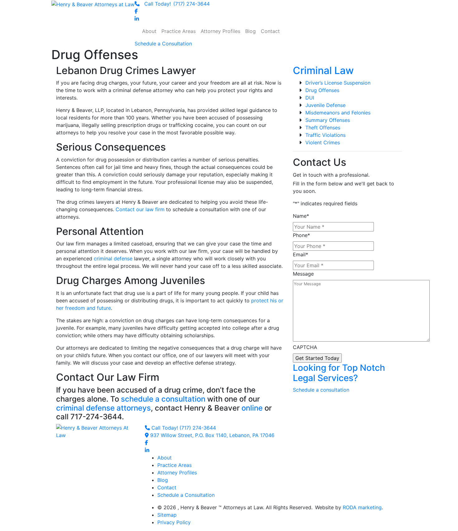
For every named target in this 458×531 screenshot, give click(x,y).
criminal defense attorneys (103, 407)
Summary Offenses (327, 120)
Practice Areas (174, 465)
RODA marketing (362, 507)
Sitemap (167, 515)
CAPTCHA (305, 347)
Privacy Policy (174, 522)
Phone (301, 235)
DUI (309, 98)
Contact (166, 487)
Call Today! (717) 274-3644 (183, 428)
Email (300, 254)
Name (301, 216)
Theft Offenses (322, 127)
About (164, 457)
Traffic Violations (325, 135)
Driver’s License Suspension (337, 83)
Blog (162, 480)
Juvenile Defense (325, 105)
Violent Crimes (322, 142)
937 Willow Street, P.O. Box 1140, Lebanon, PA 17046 (211, 435)
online (252, 407)
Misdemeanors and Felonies (337, 112)
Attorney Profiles (177, 472)
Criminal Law (323, 70)
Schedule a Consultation (186, 495)
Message (303, 274)
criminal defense (113, 258)
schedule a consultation (163, 398)
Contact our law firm (140, 209)
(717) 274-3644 (177, 4)
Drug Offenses (322, 90)
